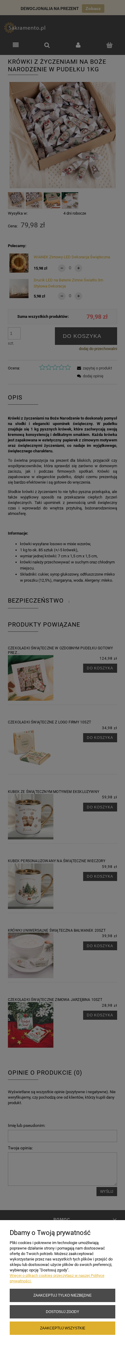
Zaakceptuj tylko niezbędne (62, 1295)
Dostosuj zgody (62, 1312)
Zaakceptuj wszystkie (62, 1328)
